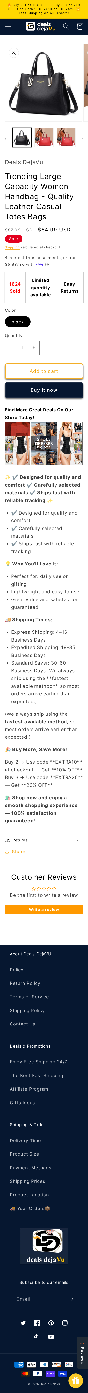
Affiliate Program (29, 1089)
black (17, 321)
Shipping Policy (27, 1010)
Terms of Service (29, 996)
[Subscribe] (71, 1299)
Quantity (13, 335)
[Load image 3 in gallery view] (66, 137)
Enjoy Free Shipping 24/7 (38, 1061)
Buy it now (44, 390)
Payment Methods (31, 1167)
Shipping (12, 247)
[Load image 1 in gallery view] (22, 137)
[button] (8, 27)
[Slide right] (82, 139)
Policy (16, 969)
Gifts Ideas (22, 1102)
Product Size (24, 1154)
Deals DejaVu (50, 1384)
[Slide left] (5, 139)
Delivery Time (25, 1140)
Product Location (29, 1194)
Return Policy (25, 983)
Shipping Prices (27, 1181)
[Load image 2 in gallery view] (44, 137)
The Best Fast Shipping (36, 1075)
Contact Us (22, 1023)
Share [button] (18, 851)
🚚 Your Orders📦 (30, 1208)
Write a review (44, 909)
